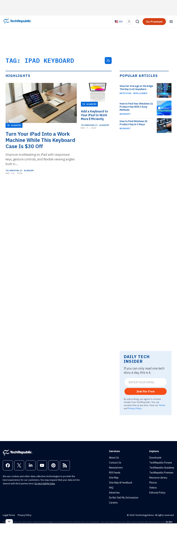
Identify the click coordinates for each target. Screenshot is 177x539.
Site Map (114, 477)
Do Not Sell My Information (123, 497)
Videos (153, 487)
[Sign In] (129, 21)
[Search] (137, 21)
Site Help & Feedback (120, 482)
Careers (113, 502)
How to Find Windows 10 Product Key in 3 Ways (133, 123)
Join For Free (145, 391)
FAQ (111, 487)
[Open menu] (171, 21)
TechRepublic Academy (20, 170)
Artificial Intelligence (133, 93)
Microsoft (125, 114)
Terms (162, 405)
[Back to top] (170, 528)
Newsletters (116, 467)
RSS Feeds (114, 472)
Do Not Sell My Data (45, 483)
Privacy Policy (134, 408)
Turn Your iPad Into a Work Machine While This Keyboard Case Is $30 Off (40, 140)
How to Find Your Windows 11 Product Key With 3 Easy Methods (136, 106)
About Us (114, 457)
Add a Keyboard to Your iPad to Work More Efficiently (94, 115)
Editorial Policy (157, 492)
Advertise (114, 492)
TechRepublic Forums (160, 462)
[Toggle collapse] (9, 521)
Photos (153, 482)
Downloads (155, 457)
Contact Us (115, 462)
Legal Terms (9, 515)
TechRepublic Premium (161, 472)
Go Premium (154, 21)
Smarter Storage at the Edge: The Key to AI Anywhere (136, 87)
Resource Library (158, 477)
